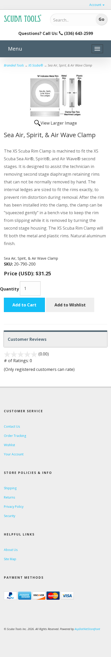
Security (9, 516)
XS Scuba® (35, 65)
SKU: (9, 264)
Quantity (9, 289)
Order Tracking (15, 436)
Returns (9, 497)
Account (95, 5)
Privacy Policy (13, 506)
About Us (11, 550)
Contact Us (12, 426)
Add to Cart (24, 305)
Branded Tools (14, 65)
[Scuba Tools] (23, 18)
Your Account (13, 454)
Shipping (10, 488)
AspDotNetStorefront (87, 629)
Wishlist (9, 445)
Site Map (10, 559)
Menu (15, 48)
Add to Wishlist (70, 305)
